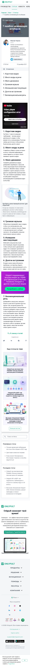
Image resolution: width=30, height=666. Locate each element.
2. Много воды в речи (12, 77)
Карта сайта (15, 633)
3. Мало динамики (11, 81)
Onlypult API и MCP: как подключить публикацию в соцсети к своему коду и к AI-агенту (15, 395)
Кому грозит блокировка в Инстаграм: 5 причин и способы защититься (16, 458)
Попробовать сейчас (15, 289)
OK (24, 660)
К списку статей (16, 333)
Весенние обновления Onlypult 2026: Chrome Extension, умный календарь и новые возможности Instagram (15, 420)
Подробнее (11, 663)
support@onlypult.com (15, 637)
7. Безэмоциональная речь (14, 95)
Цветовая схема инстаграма (15, 452)
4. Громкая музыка (11, 84)
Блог (10, 12)
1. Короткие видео (11, 74)
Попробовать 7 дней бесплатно (15, 532)
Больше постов (15, 428)
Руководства (5, 6)
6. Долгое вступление (12, 92)
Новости (21, 6)
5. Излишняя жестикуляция (14, 88)
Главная (3, 12)
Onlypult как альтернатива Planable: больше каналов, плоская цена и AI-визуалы (15, 370)
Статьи (14, 6)
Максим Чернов (15, 41)
